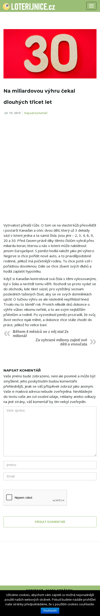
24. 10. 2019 (12, 113)
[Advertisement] (50, 171)
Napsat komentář (35, 113)
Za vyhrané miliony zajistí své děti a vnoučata (61, 342)
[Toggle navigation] (91, 6)
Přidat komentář (50, 522)
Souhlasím (50, 610)
